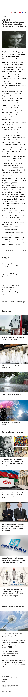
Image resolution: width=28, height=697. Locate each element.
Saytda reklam (5, 676)
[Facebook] (6, 250)
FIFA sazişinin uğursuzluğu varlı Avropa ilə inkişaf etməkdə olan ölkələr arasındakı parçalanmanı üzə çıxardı (13, 527)
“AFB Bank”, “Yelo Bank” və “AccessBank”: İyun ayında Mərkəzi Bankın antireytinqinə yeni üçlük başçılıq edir (13, 593)
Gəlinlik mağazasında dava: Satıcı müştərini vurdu (12, 366)
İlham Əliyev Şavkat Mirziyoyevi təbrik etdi (10, 265)
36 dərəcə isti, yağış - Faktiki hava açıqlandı (11, 423)
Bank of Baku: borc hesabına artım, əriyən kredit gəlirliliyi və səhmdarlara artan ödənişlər (13, 560)
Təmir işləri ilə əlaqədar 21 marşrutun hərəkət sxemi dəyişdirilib (13, 338)
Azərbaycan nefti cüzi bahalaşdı (13, 302)
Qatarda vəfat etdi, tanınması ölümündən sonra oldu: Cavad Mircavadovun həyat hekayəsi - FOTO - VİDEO (13, 462)
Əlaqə (3, 681)
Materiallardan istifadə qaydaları (10, 677)
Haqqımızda (5, 679)
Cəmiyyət (4, 16)
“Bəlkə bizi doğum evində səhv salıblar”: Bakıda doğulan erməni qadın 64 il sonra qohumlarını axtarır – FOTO (14, 644)
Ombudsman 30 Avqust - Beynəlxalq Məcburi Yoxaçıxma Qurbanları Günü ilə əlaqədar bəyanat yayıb (11, 290)
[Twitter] (8, 250)
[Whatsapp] (10, 250)
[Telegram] (12, 250)
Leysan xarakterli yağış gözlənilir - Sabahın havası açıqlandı (11, 276)
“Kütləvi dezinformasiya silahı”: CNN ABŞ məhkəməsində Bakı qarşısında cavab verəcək (13, 495)
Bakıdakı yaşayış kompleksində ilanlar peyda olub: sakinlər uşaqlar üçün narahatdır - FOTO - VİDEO (14, 664)
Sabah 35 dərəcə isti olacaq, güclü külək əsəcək (12, 635)
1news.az (17, 685)
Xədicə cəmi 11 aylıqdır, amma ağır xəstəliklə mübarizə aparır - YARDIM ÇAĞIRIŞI (13, 654)
